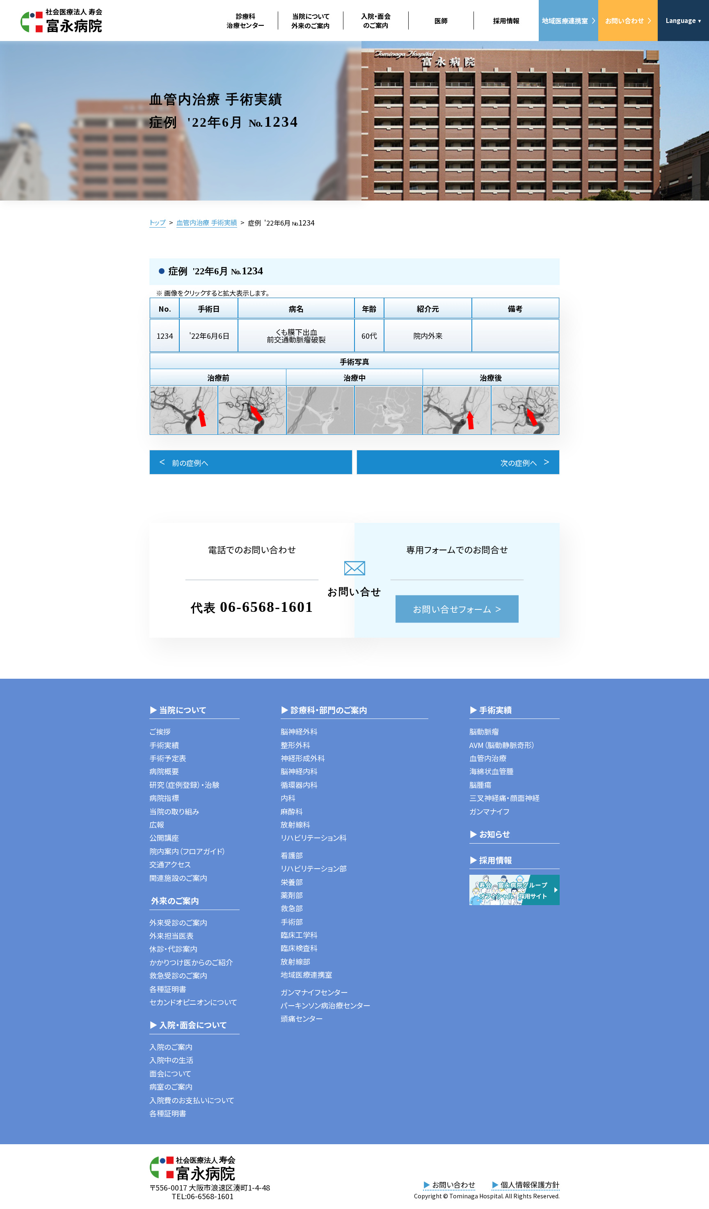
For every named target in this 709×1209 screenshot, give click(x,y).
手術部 (292, 921)
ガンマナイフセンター (314, 992)
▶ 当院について (177, 710)
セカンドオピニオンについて (193, 1002)
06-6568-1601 (266, 607)
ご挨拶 (160, 731)
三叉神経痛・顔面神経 (504, 797)
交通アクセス (170, 864)
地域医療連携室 (565, 20)
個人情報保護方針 (526, 1184)
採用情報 (506, 20)
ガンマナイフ (489, 811)
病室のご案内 (170, 1086)
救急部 (292, 908)
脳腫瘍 (480, 784)
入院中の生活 (171, 1059)
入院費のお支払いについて (192, 1100)
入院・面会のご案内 (376, 20)
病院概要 (164, 771)
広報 (156, 824)
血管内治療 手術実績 (206, 222)
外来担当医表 (171, 935)
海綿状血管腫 (491, 771)
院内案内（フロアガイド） (187, 851)
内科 (288, 797)
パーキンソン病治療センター (326, 1005)
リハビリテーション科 (314, 837)
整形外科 (295, 744)
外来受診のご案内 (178, 922)
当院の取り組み (174, 811)
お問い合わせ (624, 20)
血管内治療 (487, 758)
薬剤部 (292, 895)
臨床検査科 (299, 947)
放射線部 (295, 961)
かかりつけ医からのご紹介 (191, 962)
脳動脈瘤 (484, 731)
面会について (170, 1073)
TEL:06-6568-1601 (202, 1196)
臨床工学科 (299, 934)
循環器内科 (299, 784)
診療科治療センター (245, 20)
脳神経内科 (299, 771)
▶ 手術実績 (490, 710)
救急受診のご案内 (178, 975)
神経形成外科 (303, 758)
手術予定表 (167, 758)
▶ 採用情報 (490, 860)
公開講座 (164, 837)
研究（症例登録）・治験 (184, 784)
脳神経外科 (299, 731)
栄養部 (292, 881)
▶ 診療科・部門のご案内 (324, 710)
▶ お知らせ (489, 834)
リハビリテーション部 (314, 868)
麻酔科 (292, 811)
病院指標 (164, 797)
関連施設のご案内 (178, 877)
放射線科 (295, 824)
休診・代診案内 (173, 948)
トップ (157, 222)
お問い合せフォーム (452, 608)
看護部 (292, 855)
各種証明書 (167, 988)
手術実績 (164, 744)
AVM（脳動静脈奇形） (502, 744)
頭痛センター (302, 1018)
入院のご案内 (170, 1046)
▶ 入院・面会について (187, 1025)
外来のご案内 (174, 900)
